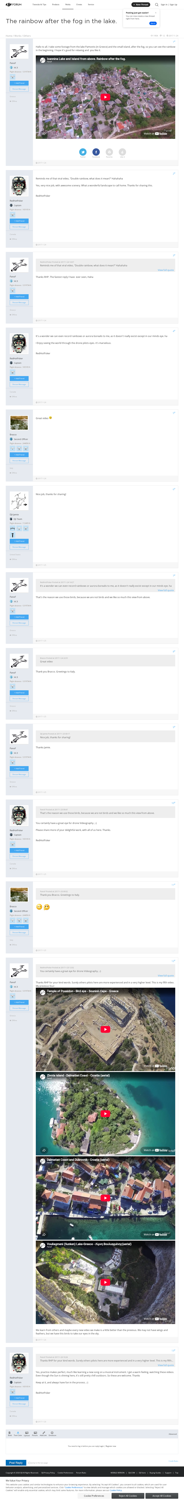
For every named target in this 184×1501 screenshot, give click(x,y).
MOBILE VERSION (117, 1473)
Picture (35, 1435)
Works (67, 4)
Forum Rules (81, 1473)
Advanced (173, 1434)
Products (55, 4)
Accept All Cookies (162, 1495)
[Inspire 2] (12, 528)
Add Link (43, 1435)
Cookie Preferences (65, 1473)
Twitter (83, 157)
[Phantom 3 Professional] (12, 215)
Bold (10, 1435)
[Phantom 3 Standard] (12, 77)
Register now (111, 1446)
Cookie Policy (116, 1490)
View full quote (166, 270)
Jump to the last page (39, 1463)
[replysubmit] (16, 1463)
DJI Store (142, 1473)
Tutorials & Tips (39, 4)
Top (176, 1473)
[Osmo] (12, 535)
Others (27, 35)
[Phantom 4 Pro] (19, 528)
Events (79, 4)
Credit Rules (173, 1461)
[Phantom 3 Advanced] (26, 448)
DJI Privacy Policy (48, 1473)
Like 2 (122, 157)
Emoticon (52, 1435)
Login (101, 1446)
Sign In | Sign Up (169, 4)
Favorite (109, 157)
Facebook (96, 157)
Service (91, 4)
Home (9, 35)
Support (168, 1473)
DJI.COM (131, 1473)
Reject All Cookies (128, 1495)
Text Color (18, 1435)
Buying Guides (155, 1473)
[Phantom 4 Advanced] (12, 448)
